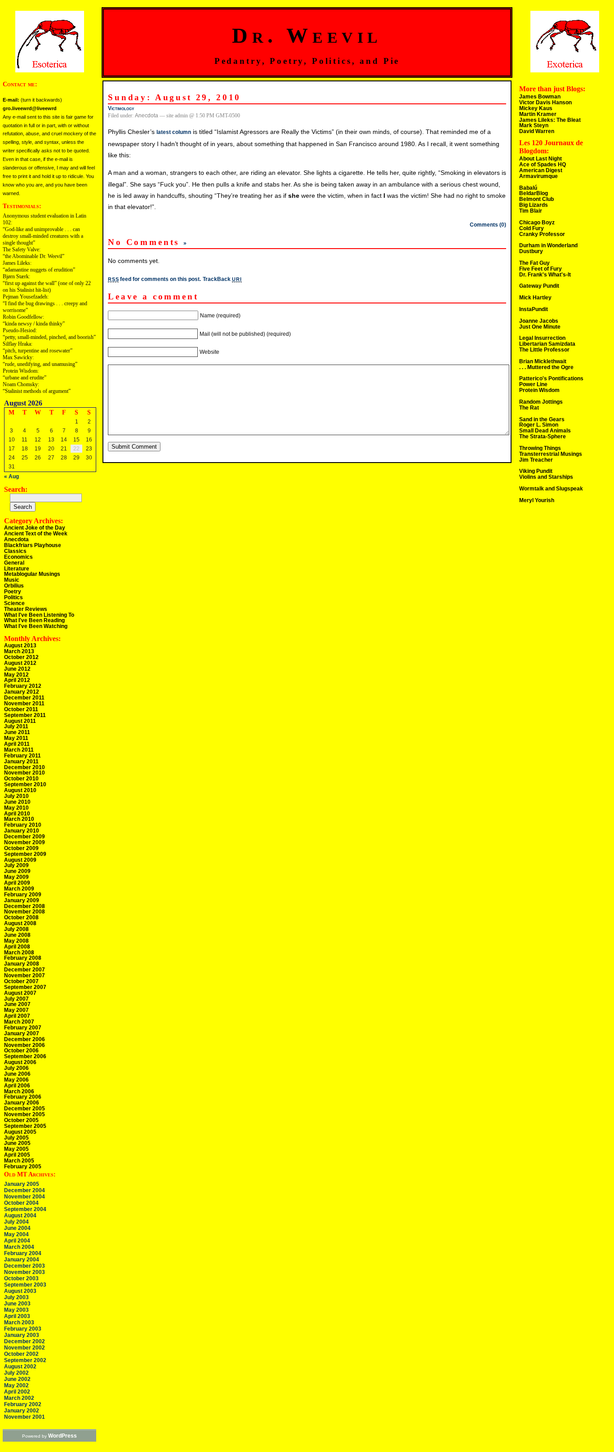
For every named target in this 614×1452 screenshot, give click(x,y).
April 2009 (17, 883)
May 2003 (16, 1310)
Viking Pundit (535, 471)
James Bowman (540, 97)
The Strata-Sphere (542, 436)
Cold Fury (531, 228)
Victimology (121, 108)
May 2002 (16, 1385)
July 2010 (16, 796)
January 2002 (21, 1410)
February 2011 (22, 756)
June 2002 (17, 1379)
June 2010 (17, 802)
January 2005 (21, 1184)
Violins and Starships (546, 477)
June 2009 (17, 871)
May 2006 (16, 1080)
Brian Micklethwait (542, 361)
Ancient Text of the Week (35, 533)
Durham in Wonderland (548, 245)
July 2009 (16, 865)
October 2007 (21, 981)
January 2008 (21, 964)
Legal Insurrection (542, 338)
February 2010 (22, 825)
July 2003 (16, 1297)
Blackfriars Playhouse (32, 545)
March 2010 (19, 819)
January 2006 (21, 1103)
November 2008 (24, 912)
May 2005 (16, 1149)
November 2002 (24, 1348)
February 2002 (22, 1404)
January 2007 (21, 1033)
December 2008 (24, 906)
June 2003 (17, 1304)
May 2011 (16, 738)
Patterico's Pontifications (551, 378)
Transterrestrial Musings (550, 454)
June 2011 (17, 732)
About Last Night (540, 159)
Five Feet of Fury (540, 269)
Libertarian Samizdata (547, 344)
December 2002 (24, 1341)
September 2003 (25, 1285)
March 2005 (19, 1161)
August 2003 (20, 1291)
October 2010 (21, 778)
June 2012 (17, 669)
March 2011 (19, 750)
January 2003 (21, 1335)
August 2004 (20, 1215)
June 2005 (17, 1143)
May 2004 (16, 1234)
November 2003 (24, 1272)
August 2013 (20, 645)
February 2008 (22, 958)
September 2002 (25, 1360)
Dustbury (531, 251)
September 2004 (25, 1209)
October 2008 (21, 917)
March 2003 (19, 1322)
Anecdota (16, 539)
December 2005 (24, 1108)
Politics (13, 597)
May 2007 (16, 1010)
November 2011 (24, 703)
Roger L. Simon (538, 425)
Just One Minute (540, 327)
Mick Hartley (535, 297)
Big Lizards (533, 205)
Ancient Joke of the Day (34, 528)
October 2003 (21, 1278)
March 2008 (19, 952)
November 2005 (24, 1114)
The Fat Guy (534, 263)
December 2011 (24, 698)
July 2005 (16, 1138)
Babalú (528, 188)
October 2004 (21, 1203)
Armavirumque (538, 176)
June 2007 (17, 1004)
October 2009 (21, 848)
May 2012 (16, 675)
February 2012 (22, 686)
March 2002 (19, 1398)
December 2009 (24, 836)
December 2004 (24, 1190)
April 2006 (17, 1085)
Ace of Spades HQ (542, 164)
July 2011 (16, 726)
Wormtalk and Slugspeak (551, 488)
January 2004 (21, 1259)
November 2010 (24, 773)
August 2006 (20, 1062)
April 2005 (17, 1155)
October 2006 (21, 1050)
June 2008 (17, 935)
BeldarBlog (533, 193)
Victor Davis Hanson (545, 102)
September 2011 (25, 715)
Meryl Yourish (536, 500)
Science (14, 603)
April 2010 (17, 814)
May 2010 (16, 808)
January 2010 (21, 831)
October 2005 (21, 1120)
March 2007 (19, 1022)
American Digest (540, 170)
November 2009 (24, 842)
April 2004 (17, 1241)
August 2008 (20, 923)
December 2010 (24, 767)
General (14, 563)
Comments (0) (488, 225)
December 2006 (24, 1039)
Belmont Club (536, 199)
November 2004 (24, 1197)
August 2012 (20, 663)
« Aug (11, 476)
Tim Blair (530, 211)
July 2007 (16, 999)
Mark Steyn (533, 125)
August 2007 (20, 993)
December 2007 (24, 970)
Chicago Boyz (537, 222)
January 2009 (21, 900)
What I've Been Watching (35, 626)
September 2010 (25, 784)
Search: (15, 489)
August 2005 (20, 1132)
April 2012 (17, 680)
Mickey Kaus (535, 108)
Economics (18, 557)
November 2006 (24, 1045)
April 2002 (17, 1392)
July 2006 (16, 1068)
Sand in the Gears (542, 419)
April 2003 (17, 1316)
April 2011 (17, 744)
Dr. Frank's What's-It (545, 275)
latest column (173, 132)
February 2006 (22, 1097)
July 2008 (16, 929)
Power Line (533, 384)
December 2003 (24, 1266)
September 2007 (25, 987)
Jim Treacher (536, 460)
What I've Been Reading (34, 620)
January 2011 (21, 761)
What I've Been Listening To (39, 615)
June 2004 (17, 1228)
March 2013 (19, 651)
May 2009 (16, 877)
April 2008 (17, 947)
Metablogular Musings (32, 574)
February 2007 (22, 1027)
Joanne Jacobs (538, 321)
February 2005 (22, 1166)
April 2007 (17, 1016)
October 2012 (21, 657)
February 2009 (22, 894)
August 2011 (20, 721)
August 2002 (20, 1366)
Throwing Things (540, 448)
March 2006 (19, 1091)
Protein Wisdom (539, 390)
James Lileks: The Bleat (550, 120)
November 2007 (24, 975)
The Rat (529, 408)
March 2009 (19, 889)
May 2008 (16, 941)
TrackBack (222, 279)
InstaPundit (533, 309)
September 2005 (25, 1126)
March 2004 (19, 1247)
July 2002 (16, 1373)
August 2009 (20, 860)
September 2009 (25, 854)
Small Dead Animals (545, 431)
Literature (16, 569)
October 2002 (21, 1354)
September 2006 (25, 1056)
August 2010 (20, 790)
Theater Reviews (25, 609)
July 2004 (16, 1222)
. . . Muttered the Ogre (546, 367)
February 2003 (22, 1329)
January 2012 (21, 692)
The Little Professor (544, 350)
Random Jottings (541, 402)
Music (11, 580)
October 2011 (21, 709)
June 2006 (17, 1074)
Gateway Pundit (539, 286)
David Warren (536, 131)
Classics (15, 551)
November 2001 (24, 1417)
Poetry (12, 591)
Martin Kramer (537, 114)
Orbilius (14, 586)
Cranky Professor (542, 234)
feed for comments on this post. (154, 279)
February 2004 (22, 1253)
